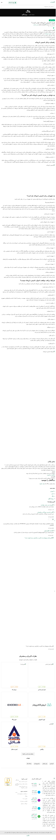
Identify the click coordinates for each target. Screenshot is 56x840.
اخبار (52, 493)
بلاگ (53, 496)
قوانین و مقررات (23, 801)
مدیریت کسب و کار (21, 781)
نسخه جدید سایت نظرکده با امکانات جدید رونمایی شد (41, 506)
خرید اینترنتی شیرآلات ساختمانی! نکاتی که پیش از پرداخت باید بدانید (38, 514)
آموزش (52, 491)
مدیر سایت (35, 24)
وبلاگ (26, 796)
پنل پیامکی (45, 763)
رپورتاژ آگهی (24, 14)
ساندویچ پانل (37, 763)
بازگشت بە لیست (51, 475)
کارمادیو (51, 763)
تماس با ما (25, 798)
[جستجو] (6, 2)
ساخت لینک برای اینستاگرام (21, 783)
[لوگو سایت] (52, 2)
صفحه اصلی (31, 14)
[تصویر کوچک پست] (47, 505)
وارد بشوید (42, 483)
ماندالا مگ (29, 763)
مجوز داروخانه (48, 33)
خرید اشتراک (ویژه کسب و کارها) (21, 786)
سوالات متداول (24, 803)
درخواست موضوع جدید (21, 793)
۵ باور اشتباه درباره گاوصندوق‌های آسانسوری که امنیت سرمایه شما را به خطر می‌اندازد (34, 532)
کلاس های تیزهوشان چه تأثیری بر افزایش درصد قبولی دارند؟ (40, 646)
